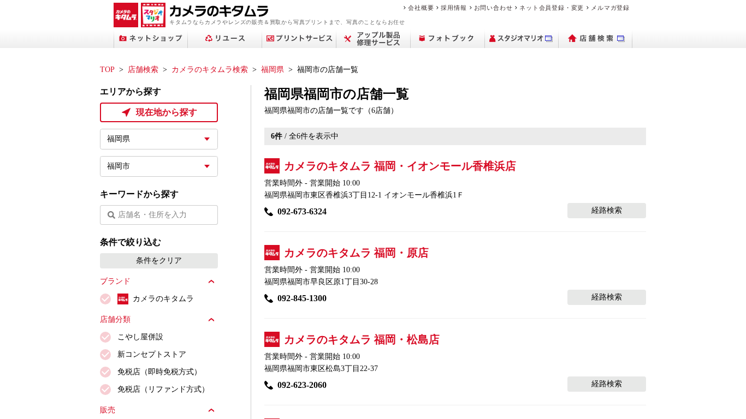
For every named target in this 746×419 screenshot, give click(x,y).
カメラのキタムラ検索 (209, 69)
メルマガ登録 (610, 7)
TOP (107, 69)
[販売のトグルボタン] (211, 410)
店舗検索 (143, 69)
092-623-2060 (302, 385)
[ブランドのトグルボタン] (211, 281)
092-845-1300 (302, 298)
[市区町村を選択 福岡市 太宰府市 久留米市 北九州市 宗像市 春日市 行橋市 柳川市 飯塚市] (159, 166)
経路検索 (606, 210)
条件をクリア (159, 260)
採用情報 (453, 7)
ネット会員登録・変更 (551, 7)
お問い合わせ (493, 7)
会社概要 (421, 7)
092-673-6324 (302, 211)
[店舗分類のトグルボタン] (211, 319)
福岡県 (272, 69)
